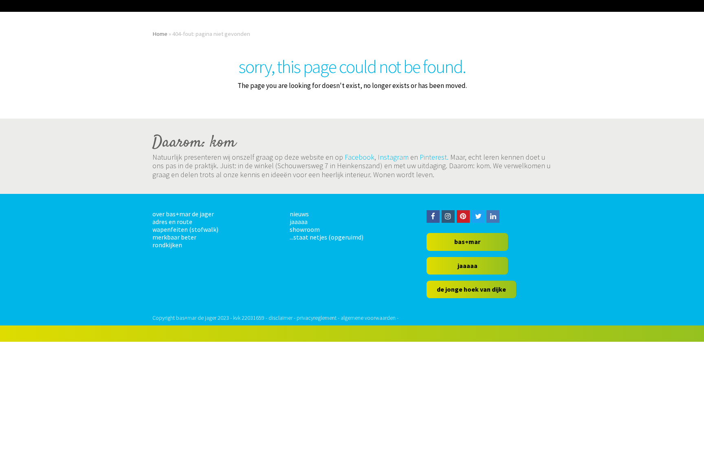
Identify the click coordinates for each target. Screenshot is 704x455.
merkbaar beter (174, 237)
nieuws (299, 214)
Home (159, 33)
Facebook (359, 157)
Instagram (393, 157)
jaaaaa (299, 222)
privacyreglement (317, 317)
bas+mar (467, 241)
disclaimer (280, 317)
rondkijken (167, 245)
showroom (305, 229)
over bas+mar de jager (183, 214)
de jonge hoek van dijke (471, 289)
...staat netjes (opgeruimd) (326, 237)
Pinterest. (434, 157)
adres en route (172, 222)
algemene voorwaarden (368, 317)
